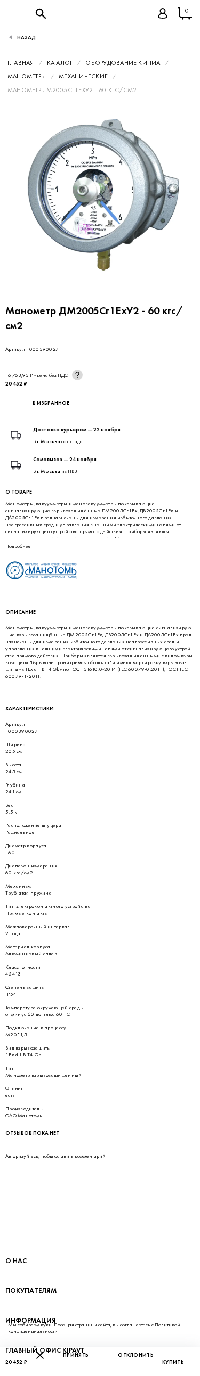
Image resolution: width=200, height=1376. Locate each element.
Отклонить (136, 1355)
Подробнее (18, 546)
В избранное (51, 402)
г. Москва (48, 441)
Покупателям (31, 1290)
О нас (16, 1260)
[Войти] (162, 13)
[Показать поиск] (40, 13)
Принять (76, 1355)
